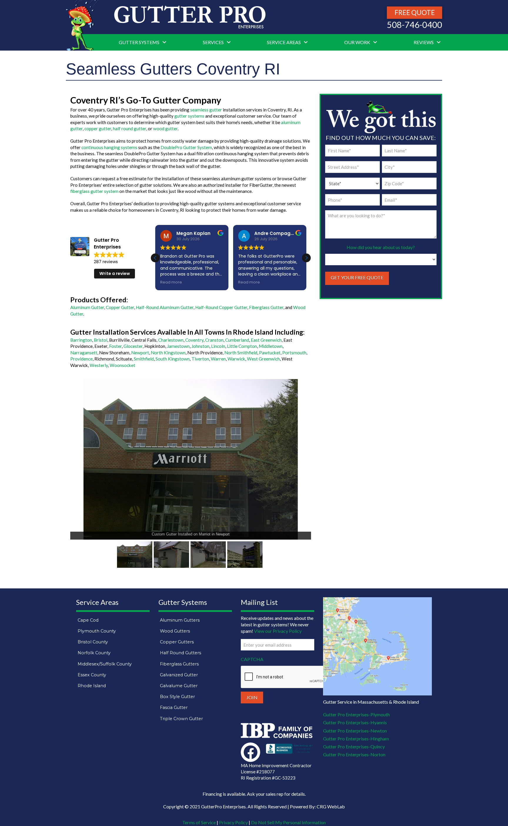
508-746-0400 (414, 25)
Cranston (214, 340)
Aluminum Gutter (87, 307)
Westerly (99, 365)
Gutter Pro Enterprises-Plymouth (356, 714)
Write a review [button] (114, 273)
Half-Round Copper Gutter (221, 307)
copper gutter (97, 128)
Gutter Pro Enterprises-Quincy (354, 746)
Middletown (271, 346)
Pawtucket (269, 352)
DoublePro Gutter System (186, 147)
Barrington (81, 340)
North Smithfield (240, 352)
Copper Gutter (120, 307)
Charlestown (170, 340)
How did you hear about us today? (381, 247)
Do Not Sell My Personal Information (288, 822)
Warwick (236, 358)
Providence (81, 358)
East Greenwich (266, 340)
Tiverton (200, 358)
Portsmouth (294, 352)
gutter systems (189, 116)
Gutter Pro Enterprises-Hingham (356, 738)
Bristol (100, 340)
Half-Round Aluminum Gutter (164, 307)
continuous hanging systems (109, 147)
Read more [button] (171, 282)
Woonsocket (122, 365)
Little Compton (242, 346)
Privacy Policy (233, 822)
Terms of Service (199, 822)
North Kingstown (168, 352)
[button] (306, 257)
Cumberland (237, 340)
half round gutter (129, 128)
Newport (140, 352)
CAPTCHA (252, 659)
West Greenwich (263, 358)
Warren (218, 358)
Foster (115, 346)
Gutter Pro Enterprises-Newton (355, 730)
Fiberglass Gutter (266, 307)
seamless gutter (206, 109)
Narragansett (83, 352)
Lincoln (218, 346)
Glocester (133, 346)
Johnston (200, 346)
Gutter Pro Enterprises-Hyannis (355, 722)
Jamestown (178, 346)
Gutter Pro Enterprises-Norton (354, 754)
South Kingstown (173, 358)
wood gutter (165, 128)
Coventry (194, 340)
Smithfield (144, 358)
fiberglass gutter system (94, 191)
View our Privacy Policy (278, 631)
